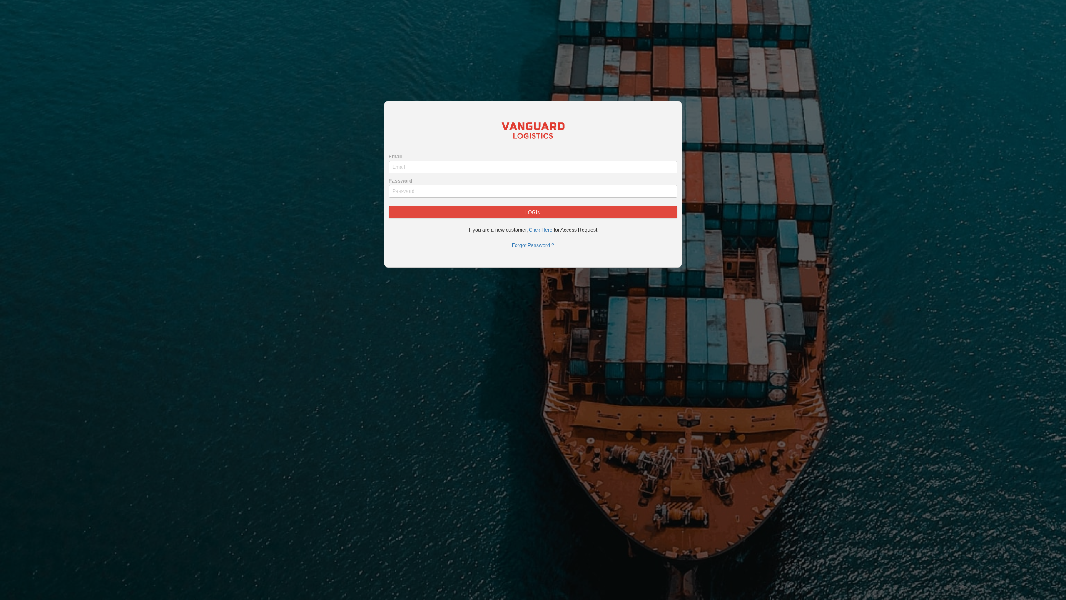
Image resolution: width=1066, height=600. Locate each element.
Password (400, 181)
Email (395, 157)
